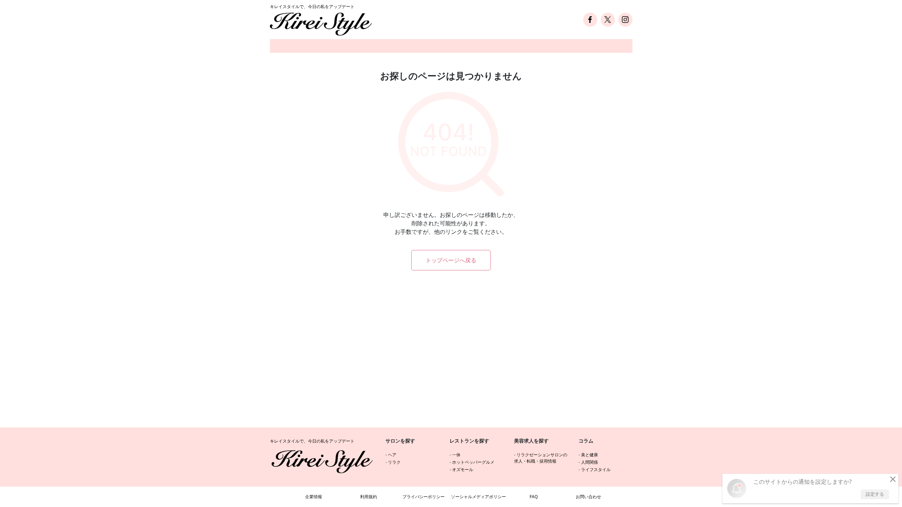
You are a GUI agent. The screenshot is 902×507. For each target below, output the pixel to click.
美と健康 (589, 455)
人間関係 (589, 462)
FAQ (534, 497)
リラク (394, 462)
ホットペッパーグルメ (473, 462)
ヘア (392, 455)
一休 (456, 455)
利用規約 (368, 497)
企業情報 (313, 497)
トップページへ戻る (451, 260)
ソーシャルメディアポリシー (478, 497)
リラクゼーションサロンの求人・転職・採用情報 (540, 458)
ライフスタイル (596, 469)
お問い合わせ (588, 497)
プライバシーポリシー (423, 497)
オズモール (462, 469)
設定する (875, 494)
